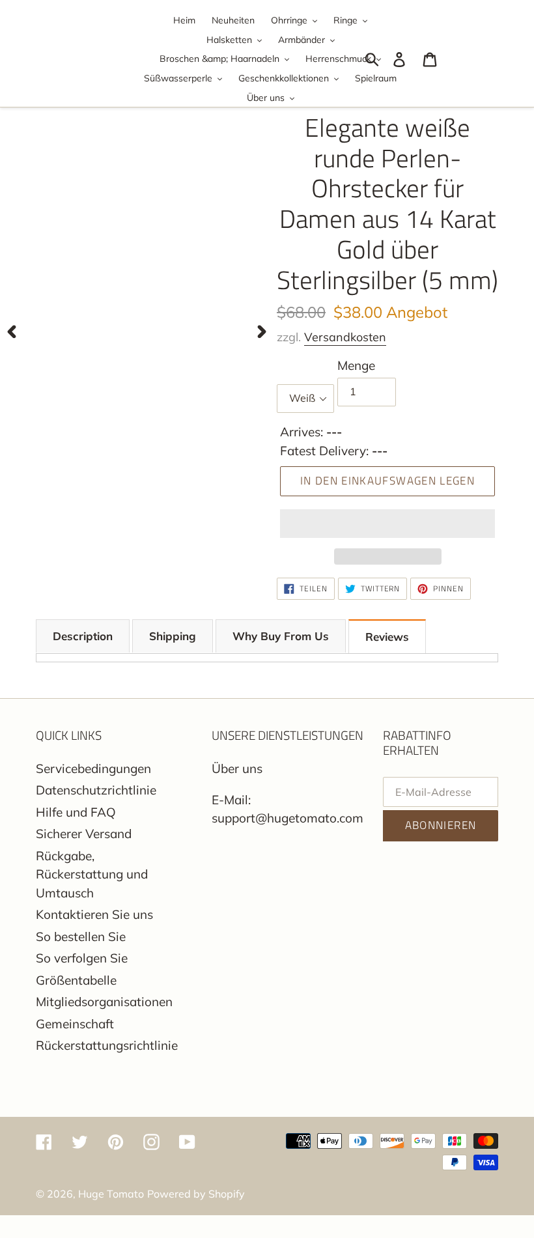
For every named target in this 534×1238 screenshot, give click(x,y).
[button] (387, 523)
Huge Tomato (111, 1193)
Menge (356, 365)
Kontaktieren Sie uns (94, 914)
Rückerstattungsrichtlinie (107, 1045)
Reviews (387, 636)
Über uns (237, 768)
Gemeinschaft (75, 1024)
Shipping (172, 636)
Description (83, 636)
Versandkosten (345, 337)
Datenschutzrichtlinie (96, 790)
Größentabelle (76, 980)
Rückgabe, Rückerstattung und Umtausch (92, 874)
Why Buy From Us (280, 636)
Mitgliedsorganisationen (104, 1001)
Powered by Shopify (196, 1193)
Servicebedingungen (93, 768)
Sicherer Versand (84, 833)
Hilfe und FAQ (76, 812)
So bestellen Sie (81, 936)
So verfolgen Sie (82, 958)
